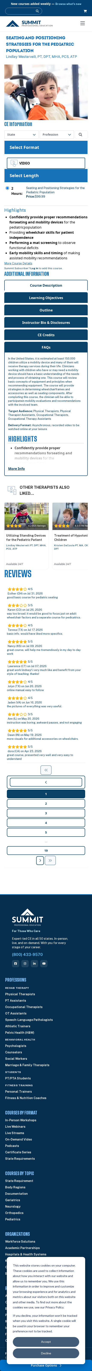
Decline (46, 1353)
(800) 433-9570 (27, 955)
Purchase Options (44, 1365)
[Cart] (85, 11)
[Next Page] (40, 860)
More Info (16, 468)
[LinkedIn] (34, 963)
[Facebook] (15, 963)
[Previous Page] (50, 860)
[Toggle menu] (82, 23)
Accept (46, 1341)
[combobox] (21, 134)
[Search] (37, 11)
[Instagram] (25, 963)
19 (46, 850)
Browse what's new (68, 4)
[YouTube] (43, 963)
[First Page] (46, 770)
